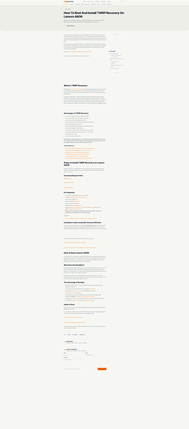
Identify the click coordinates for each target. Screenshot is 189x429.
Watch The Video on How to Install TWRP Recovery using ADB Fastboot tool (80, 247)
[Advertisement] (85, 108)
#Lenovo (69, 334)
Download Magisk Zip (68, 187)
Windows (108, 1)
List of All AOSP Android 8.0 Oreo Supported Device (76, 156)
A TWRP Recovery (67, 9)
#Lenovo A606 (75, 334)
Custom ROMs (93, 4)
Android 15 (72, 4)
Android (88, 1)
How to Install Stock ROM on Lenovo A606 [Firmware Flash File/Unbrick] (80, 218)
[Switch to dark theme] (124, 2)
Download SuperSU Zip (69, 182)
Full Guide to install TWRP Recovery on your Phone (75, 242)
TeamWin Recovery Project (77, 89)
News (85, 1)
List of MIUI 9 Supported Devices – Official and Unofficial (77, 154)
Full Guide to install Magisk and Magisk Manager (74, 322)
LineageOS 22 (77, 4)
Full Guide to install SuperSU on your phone (73, 317)
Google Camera (87, 4)
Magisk (82, 4)
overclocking (92, 288)
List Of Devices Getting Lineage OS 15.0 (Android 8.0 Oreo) (78, 150)
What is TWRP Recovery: (114, 53)
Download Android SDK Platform (75, 208)
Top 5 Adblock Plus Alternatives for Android (85, 296)
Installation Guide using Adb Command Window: (117, 66)
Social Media (103, 1)
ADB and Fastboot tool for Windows (77, 207)
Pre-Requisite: (113, 63)
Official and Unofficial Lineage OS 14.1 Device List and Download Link (80, 148)
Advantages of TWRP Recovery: (116, 55)
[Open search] (121, 2)
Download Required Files (115, 61)
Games (92, 1)
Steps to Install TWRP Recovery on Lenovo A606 (117, 59)
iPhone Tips (103, 4)
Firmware (98, 4)
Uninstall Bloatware (69, 292)
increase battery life (77, 290)
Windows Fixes (109, 4)
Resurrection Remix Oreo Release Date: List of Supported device (79, 158)
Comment (65, 357)
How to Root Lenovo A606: (114, 68)
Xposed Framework (75, 300)
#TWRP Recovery (82, 334)
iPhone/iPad (97, 1)
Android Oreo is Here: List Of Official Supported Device (77, 152)
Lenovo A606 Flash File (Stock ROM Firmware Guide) (79, 51)
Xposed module (87, 300)
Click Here (92, 207)
